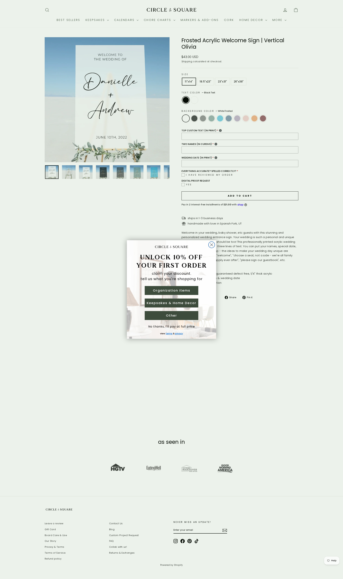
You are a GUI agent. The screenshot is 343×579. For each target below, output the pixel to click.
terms (169, 333)
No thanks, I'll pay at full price (171, 326)
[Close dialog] (211, 245)
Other (171, 315)
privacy (179, 333)
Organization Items (171, 290)
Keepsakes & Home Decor (171, 303)
